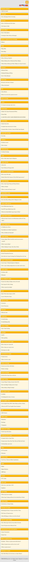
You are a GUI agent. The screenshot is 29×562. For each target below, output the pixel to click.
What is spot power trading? (7, 494)
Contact (14, 560)
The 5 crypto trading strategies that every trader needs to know (13, 265)
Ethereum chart (4, 312)
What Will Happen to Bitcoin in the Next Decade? (11, 516)
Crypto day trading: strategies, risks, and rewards (11, 281)
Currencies (4, 303)
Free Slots (3, 135)
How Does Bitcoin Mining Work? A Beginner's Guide (11, 199)
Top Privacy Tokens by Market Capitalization (10, 459)
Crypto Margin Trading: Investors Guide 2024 (10, 381)
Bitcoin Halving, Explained (7, 58)
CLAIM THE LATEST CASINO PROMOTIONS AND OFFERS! (14, 117)
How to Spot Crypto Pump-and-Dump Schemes (10, 183)
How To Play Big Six (6, 32)
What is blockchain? (5, 85)
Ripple (3, 466)
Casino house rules (5, 123)
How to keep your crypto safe (7, 344)
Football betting (5, 319)
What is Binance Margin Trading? (8, 387)
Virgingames (4, 425)
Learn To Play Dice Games (7, 296)
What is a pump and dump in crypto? (9, 189)
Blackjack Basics (5, 70)
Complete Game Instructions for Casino (9, 126)
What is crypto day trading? (7, 287)
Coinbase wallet (4, 272)
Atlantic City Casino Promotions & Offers (9, 111)
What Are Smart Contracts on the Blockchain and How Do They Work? (13, 219)
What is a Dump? (5, 186)
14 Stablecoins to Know (6, 227)
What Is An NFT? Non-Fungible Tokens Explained (11, 406)
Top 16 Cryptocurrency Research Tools (9, 525)
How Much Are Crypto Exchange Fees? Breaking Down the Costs (14, 256)
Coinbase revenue (5, 142)
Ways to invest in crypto (6, 359)
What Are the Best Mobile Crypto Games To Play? (11, 211)
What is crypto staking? (6, 244)
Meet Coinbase (4, 145)
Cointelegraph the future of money (8, 396)
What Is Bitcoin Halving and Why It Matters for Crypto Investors (14, 63)
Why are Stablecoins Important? (8, 232)
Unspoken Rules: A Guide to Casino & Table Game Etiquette (13, 129)
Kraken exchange (5, 368)
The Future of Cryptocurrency (7, 513)
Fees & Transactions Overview (7, 253)
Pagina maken (15, 558)
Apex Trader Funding (6, 328)
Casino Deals (4, 114)
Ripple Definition (5, 469)
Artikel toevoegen (4, 11)
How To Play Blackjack (6, 75)
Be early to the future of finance (8, 82)
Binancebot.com (9, 558)
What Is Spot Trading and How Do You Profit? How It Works (13, 497)
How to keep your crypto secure (8, 347)
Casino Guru (4, 534)
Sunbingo (3, 422)
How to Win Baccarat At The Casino (8, 23)
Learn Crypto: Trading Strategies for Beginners (10, 262)
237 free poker (4, 450)
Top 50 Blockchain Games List (7, 206)
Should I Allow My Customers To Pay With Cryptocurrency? (13, 177)
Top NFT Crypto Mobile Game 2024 (8, 209)
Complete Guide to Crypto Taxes (8, 438)
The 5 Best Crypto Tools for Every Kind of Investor (11, 522)
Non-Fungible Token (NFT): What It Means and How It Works (13, 403)
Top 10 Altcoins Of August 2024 (8, 167)
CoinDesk (3, 394)
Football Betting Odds (6, 321)
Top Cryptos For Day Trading (7, 284)
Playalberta (4, 419)
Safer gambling (4, 337)
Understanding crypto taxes (7, 443)
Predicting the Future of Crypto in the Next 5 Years (11, 510)
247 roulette (4, 478)
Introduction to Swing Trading (7, 503)
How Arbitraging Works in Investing (8, 16)
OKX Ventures (4, 412)
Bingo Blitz (4, 48)
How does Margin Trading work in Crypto (10, 384)
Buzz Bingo (4, 51)
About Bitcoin (4, 91)
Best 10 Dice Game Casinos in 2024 (8, 293)
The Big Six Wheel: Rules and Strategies (9, 35)
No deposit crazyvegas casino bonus (8, 104)
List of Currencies (5, 305)
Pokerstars (3, 453)
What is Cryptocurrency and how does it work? (10, 544)
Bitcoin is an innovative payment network (9, 94)
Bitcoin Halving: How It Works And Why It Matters (11, 60)
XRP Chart (4, 471)
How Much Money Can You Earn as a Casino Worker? (12, 553)
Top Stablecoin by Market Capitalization (9, 229)
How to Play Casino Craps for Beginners (9, 158)
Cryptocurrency (5, 356)
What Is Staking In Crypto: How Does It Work (10, 246)
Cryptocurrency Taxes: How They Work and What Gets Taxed (13, 441)
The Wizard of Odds (5, 26)
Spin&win (3, 487)
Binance (3, 42)
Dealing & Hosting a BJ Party (7, 73)
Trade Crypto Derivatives (6, 431)
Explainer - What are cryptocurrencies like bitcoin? (11, 541)
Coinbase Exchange (5, 151)
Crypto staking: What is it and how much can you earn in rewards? (12, 240)
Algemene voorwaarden (23, 558)
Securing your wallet (5, 350)
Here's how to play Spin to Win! (8, 485)
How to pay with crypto (6, 174)
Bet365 (3, 335)
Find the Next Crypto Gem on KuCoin (9, 375)
